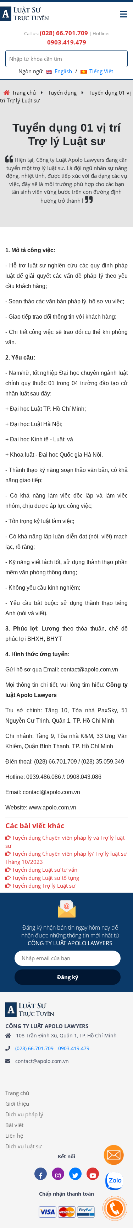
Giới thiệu (17, 1103)
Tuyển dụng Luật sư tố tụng (45, 877)
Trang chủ (24, 92)
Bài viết (14, 1124)
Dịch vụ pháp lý (24, 1114)
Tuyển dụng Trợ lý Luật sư (43, 885)
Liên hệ (14, 1135)
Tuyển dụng (62, 92)
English (63, 71)
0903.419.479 (73, 1048)
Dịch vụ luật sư (23, 1146)
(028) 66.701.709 (34, 1048)
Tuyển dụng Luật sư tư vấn (44, 869)
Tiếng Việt (101, 71)
